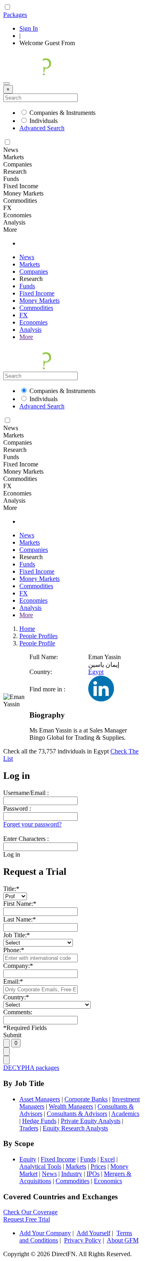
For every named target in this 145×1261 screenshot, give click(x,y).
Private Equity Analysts (90, 1120)
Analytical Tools (40, 1166)
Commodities (36, 307)
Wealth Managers (71, 1106)
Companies (33, 271)
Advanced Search (41, 128)
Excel (107, 1159)
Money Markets (39, 300)
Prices (98, 1166)
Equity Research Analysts (75, 1128)
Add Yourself (93, 1233)
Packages (15, 14)
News (26, 257)
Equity (27, 1159)
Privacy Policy (82, 1240)
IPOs (93, 1173)
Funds (27, 286)
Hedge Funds (39, 1120)
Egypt (96, 671)
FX (23, 315)
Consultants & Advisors (77, 1113)
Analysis (30, 329)
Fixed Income (36, 293)
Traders (28, 1128)
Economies (33, 322)
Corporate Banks (86, 1099)
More (26, 336)
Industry (71, 1173)
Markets (29, 264)
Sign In (28, 28)
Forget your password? (32, 824)
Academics (125, 1113)
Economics (108, 1181)
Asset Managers (39, 1099)
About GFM (123, 1240)
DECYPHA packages (31, 1067)
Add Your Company (45, 1233)
